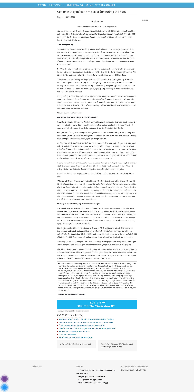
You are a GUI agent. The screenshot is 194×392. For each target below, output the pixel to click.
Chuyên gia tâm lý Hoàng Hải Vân (133, 370)
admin (145, 20)
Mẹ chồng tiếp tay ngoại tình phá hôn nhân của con (75, 337)
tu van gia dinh (69, 311)
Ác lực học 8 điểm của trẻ (67, 334)
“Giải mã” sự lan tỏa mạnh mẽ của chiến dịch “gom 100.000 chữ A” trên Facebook (86, 322)
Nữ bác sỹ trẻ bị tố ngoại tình (75, 344)
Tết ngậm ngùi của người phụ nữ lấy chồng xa (74, 331)
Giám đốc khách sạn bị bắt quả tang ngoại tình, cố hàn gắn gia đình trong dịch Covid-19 (87, 328)
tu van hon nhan (82, 311)
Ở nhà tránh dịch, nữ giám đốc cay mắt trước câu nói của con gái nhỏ (82, 325)
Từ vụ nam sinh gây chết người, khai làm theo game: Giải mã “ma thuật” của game (86, 319)
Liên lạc (89, 5)
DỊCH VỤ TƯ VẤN (55, 5)
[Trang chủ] (33, 5)
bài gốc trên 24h (97, 21)
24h (60, 311)
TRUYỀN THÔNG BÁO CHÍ (105, 5)
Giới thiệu (42, 5)
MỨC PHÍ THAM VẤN (75, 5)
